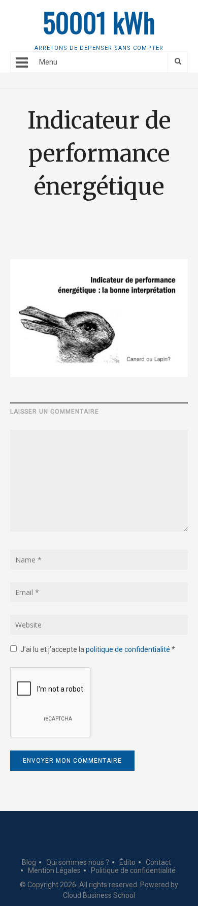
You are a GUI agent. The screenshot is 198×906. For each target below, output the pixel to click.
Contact (158, 862)
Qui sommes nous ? (77, 862)
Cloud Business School (99, 895)
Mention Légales (54, 870)
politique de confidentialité (129, 649)
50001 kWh (99, 22)
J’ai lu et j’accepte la (97, 649)
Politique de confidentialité (133, 870)
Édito (127, 862)
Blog (29, 862)
